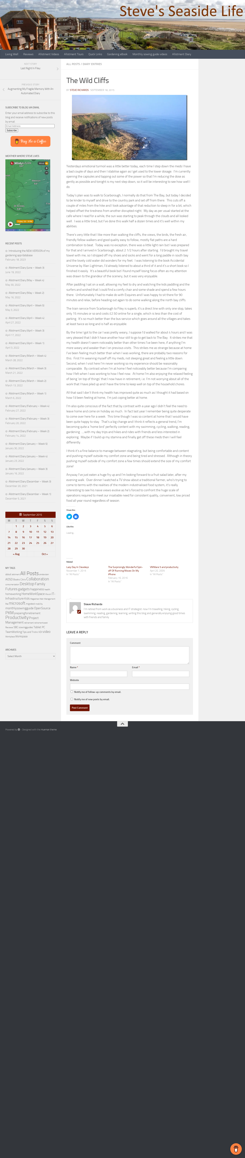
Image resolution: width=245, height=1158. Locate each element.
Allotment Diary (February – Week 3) (29, 418)
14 (9, 537)
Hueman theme (49, 729)
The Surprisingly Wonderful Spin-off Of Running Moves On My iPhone (125, 571)
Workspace (21, 636)
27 (52, 543)
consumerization (12, 584)
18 (37, 537)
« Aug (16, 554)
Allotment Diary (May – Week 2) (26, 292)
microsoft (17, 603)
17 (30, 537)
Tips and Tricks (30, 632)
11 (37, 531)
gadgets (24, 589)
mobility (39, 604)
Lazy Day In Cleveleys (77, 567)
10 (30, 531)
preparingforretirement (27, 613)
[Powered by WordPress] (19, 729)
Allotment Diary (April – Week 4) (26, 318)
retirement (29, 622)
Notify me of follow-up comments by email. (97, 692)
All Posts (73, 64)
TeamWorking (13, 632)
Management (49, 599)
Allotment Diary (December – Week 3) (30, 481)
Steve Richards (79, 90)
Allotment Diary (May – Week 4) (26, 280)
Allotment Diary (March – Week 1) (27, 393)
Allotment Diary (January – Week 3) (28, 469)
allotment (16, 574)
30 (23, 548)
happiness (37, 589)
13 (52, 531)
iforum (48, 594)
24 (30, 543)
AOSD (9, 579)
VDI (40, 632)
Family (40, 584)
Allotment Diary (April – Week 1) (26, 343)
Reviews (28, 54)
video (47, 632)
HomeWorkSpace (33, 594)
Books (16, 579)
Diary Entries (92, 64)
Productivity (17, 617)
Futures (11, 589)
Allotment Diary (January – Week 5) (28, 443)
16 (23, 537)
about (8, 574)
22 (16, 543)
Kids (27, 598)
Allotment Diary (181, 54)
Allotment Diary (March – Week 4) (27, 355)
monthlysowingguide (19, 608)
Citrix (23, 579)
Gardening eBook (117, 54)
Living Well (11, 54)
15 (16, 537)
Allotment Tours (73, 54)
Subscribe (12, 130)
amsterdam (44, 574)
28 (9, 548)
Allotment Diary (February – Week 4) (29, 406)
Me (6, 604)
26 (44, 543)
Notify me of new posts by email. (92, 699)
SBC (16, 627)
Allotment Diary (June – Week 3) (26, 267)
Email (136, 667)
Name (74, 667)
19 (44, 537)
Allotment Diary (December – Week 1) (30, 494)
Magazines (34, 599)
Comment (75, 642)
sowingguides (26, 627)
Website (74, 680)
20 (52, 537)
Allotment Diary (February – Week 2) (29, 431)
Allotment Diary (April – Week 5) (26, 305)
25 (37, 543)
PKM (9, 612)
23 (23, 543)
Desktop (27, 583)
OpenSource (42, 608)
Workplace (10, 636)
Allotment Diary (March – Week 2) (27, 381)
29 (16, 548)
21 (9, 543)
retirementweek (41, 623)
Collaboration (37, 578)
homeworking (13, 594)
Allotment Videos (48, 54)
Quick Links (95, 54)
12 (44, 531)
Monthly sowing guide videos (150, 54)
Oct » (45, 554)
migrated (30, 603)
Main (42, 599)
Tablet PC (39, 627)
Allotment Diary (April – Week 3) (26, 330)
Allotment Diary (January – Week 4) (28, 456)
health (47, 589)
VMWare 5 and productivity (164, 567)
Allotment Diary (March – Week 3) (27, 368)
